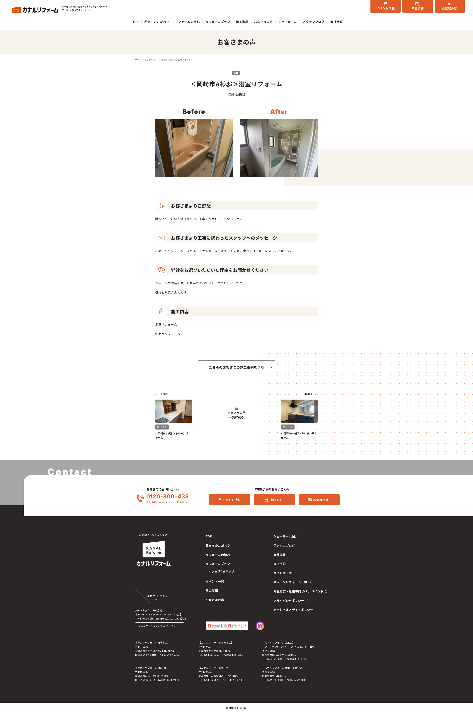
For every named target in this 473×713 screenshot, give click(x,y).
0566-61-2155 (148, 680)
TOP (135, 21)
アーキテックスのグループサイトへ (158, 626)
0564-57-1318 (148, 654)
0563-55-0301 (275, 659)
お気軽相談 (449, 8)
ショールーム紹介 (285, 536)
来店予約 (417, 8)
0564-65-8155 (211, 654)
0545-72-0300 (275, 680)
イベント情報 (385, 8)
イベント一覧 (215, 581)
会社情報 (336, 21)
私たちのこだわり (156, 21)
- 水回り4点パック (222, 571)
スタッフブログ (313, 21)
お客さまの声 (263, 21)
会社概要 (279, 554)
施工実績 (242, 21)
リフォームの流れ (187, 21)
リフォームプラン (218, 21)
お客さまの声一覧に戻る (236, 415)
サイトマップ (282, 573)
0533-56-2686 (211, 680)
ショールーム (287, 21)
